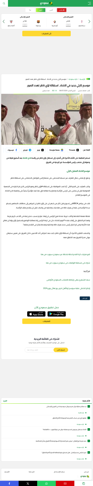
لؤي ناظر (84, 298)
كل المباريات (46, 33)
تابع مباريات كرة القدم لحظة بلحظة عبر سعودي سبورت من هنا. (65, 254)
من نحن (86, 472)
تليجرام (31, 149)
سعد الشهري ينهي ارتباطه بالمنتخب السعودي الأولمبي (68, 280)
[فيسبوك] (12, 150)
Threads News (75, 149)
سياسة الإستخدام (59, 472)
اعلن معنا (32, 472)
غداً (30, 10)
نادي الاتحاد (26, 158)
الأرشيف (6, 472)
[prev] (89, 21)
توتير (44, 149)
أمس (51, 10)
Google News (60, 149)
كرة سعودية (73, 79)
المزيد (5, 401)
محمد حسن (82, 91)
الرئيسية (82, 79)
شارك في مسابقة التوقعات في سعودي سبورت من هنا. (68, 263)
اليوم (40, 10)
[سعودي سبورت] (46, 3)
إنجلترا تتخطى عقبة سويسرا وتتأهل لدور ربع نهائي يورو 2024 (66, 288)
